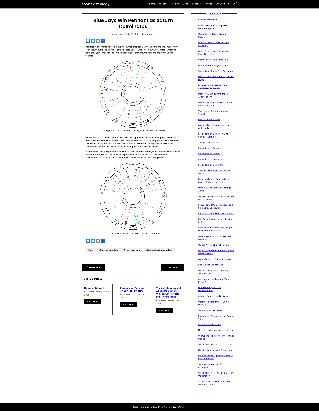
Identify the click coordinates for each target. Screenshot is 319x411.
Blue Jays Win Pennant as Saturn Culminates (212, 87)
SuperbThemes (180, 407)
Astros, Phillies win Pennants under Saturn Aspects (215, 383)
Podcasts (196, 3)
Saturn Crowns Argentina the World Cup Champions (215, 357)
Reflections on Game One (210, 164)
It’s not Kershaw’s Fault (209, 324)
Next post (173, 267)
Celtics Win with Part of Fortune (213, 245)
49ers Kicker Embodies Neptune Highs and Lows (214, 127)
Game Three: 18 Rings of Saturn (213, 65)
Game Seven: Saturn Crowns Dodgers (212, 35)
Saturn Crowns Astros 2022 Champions (211, 366)
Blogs (185, 3)
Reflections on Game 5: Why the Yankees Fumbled (214, 135)
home (152, 3)
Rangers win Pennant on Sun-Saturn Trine (132, 289)
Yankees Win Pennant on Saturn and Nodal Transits (216, 198)
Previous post (93, 267)
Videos (208, 3)
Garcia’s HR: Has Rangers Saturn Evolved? (214, 303)
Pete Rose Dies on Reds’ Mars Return (216, 213)
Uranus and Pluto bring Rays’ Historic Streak (216, 337)
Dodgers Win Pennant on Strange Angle (214, 189)
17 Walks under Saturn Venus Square (216, 330)
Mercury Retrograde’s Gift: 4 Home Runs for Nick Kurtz (215, 104)
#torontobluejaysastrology (159, 250)
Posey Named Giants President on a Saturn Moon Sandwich (215, 206)
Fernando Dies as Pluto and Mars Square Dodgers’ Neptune (214, 181)
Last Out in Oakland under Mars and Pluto (215, 221)
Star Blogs (214, 13)
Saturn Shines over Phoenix (211, 310)
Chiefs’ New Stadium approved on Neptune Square (214, 27)
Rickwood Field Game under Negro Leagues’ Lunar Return (215, 229)
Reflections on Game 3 (209, 153)
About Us (163, 3)
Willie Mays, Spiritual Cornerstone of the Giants (215, 238)
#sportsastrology (132, 250)
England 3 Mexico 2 (207, 19)
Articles (175, 3)
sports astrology (96, 4)
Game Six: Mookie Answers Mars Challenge (213, 44)
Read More (92, 301)
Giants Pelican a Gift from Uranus (214, 259)
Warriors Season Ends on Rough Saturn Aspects (213, 272)
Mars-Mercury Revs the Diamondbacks (209, 289)
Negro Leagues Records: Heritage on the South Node (216, 252)
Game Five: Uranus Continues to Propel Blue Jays (213, 53)
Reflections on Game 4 (209, 148)
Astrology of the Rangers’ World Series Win (214, 280)
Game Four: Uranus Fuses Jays (213, 59)
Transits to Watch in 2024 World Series (214, 172)
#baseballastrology (108, 250)
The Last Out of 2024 (208, 142)
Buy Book (220, 3)
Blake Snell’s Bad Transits (210, 264)
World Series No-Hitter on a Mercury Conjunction (216, 374)
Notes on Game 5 (94, 288)
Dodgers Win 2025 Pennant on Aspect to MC (213, 95)
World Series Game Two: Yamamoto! (216, 71)
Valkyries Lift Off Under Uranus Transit (213, 112)
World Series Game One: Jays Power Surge (216, 78)
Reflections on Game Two (210, 159)
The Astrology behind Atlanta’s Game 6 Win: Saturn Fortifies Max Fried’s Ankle (168, 292)
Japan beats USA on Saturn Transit (215, 344)
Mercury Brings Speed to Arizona (214, 296)
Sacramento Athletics (209, 119)
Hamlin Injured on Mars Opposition (215, 350)
